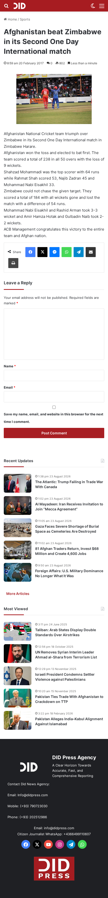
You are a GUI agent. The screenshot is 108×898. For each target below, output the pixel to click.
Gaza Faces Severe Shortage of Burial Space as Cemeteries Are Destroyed (67, 528)
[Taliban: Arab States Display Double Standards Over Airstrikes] (17, 631)
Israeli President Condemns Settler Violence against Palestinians (65, 676)
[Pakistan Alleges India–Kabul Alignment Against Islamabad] (17, 720)
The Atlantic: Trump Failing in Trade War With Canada (69, 484)
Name (10, 366)
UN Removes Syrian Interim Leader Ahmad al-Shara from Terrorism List (66, 654)
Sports (25, 19)
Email (9, 387)
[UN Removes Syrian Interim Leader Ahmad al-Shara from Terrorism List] (17, 653)
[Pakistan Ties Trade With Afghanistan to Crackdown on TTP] (17, 698)
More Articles (17, 593)
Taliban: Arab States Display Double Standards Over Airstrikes (65, 632)
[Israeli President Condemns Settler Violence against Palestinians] (17, 675)
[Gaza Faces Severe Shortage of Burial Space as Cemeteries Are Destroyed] (17, 527)
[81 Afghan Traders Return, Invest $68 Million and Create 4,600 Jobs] (17, 550)
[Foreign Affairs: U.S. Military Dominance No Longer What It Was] (17, 572)
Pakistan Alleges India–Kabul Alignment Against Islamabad (69, 721)
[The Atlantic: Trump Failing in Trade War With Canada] (17, 483)
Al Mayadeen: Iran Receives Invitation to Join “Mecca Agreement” (69, 506)
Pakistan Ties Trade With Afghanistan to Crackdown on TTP (69, 699)
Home (12, 19)
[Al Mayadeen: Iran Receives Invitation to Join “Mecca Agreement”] (17, 505)
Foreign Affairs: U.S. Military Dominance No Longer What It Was (69, 573)
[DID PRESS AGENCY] (19, 6)
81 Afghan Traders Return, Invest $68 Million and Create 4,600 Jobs (67, 551)
